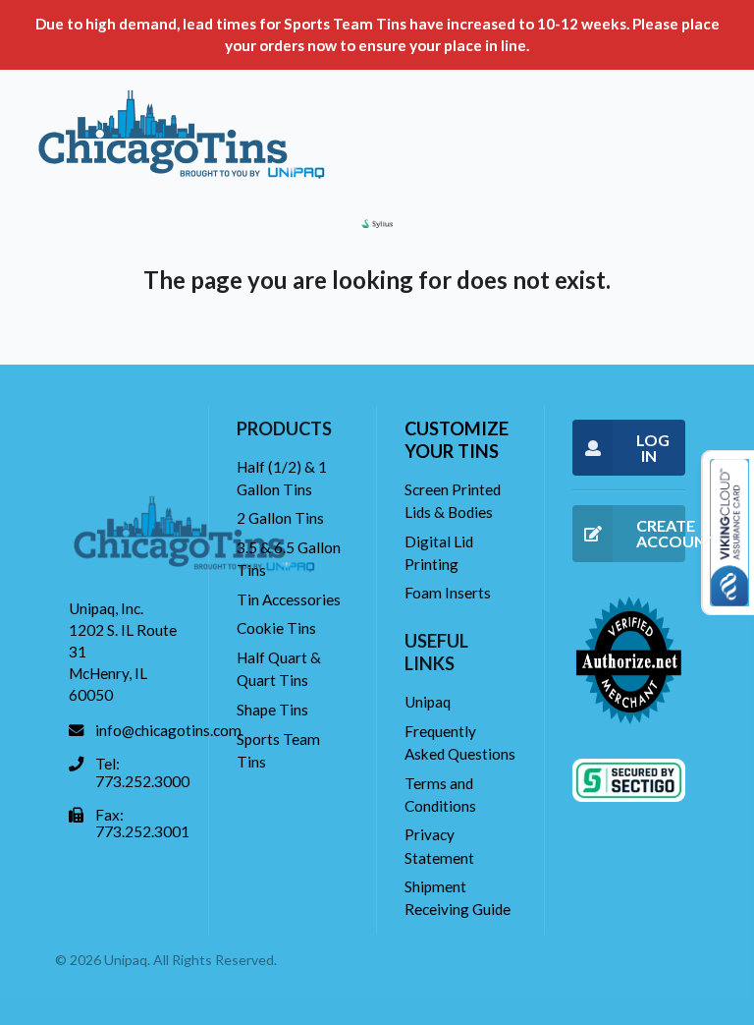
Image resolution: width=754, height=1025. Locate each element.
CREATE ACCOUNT (660, 533)
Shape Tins (272, 709)
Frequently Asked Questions (459, 742)
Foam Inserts (447, 592)
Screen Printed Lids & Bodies (452, 501)
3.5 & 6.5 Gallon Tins (289, 559)
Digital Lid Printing (438, 553)
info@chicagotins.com (168, 730)
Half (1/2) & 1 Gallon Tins (282, 478)
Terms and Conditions (440, 794)
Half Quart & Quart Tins (279, 669)
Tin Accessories (289, 599)
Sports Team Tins (278, 750)
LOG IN (653, 447)
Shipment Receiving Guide (457, 898)
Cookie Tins (276, 628)
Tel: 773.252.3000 (142, 772)
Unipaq (427, 702)
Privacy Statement (439, 846)
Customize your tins (456, 440)
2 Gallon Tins (280, 518)
